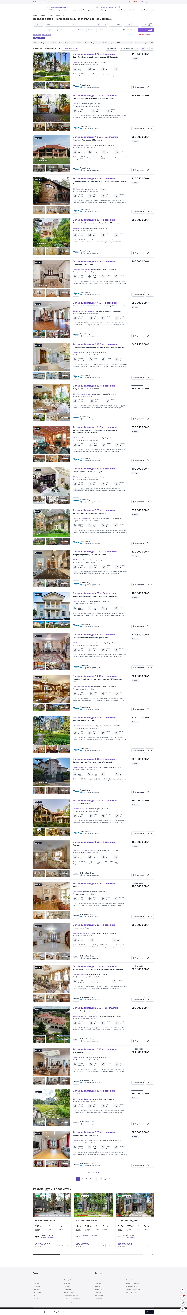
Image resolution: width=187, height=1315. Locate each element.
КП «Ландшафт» (78, 62)
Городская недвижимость (57, 7)
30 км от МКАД (70, 43)
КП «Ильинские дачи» (80, 809)
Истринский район (98, 145)
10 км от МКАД (45, 43)
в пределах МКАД (121, 43)
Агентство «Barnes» (129, 1237)
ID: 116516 (76, 654)
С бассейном (130, 1280)
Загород (98, 1273)
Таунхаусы (138, 10)
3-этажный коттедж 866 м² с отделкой (94, 261)
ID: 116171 (76, 281)
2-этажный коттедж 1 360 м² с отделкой (95, 1049)
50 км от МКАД (95, 43)
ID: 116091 (76, 115)
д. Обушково (117, 767)
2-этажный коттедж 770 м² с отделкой (94, 510)
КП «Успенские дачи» (45, 1220)
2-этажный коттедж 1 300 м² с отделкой (95, 800)
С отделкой (36, 1289)
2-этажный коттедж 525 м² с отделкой (94, 1132)
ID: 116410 (76, 530)
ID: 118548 (76, 1152)
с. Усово (98, 104)
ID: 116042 (76, 74)
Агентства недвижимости (64, 2)
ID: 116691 (76, 779)
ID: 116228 (76, 449)
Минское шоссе (131, 1292)
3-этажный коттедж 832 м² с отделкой (94, 220)
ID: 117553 (76, 945)
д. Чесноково (109, 145)
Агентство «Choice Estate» (89, 1235)
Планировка (43, 160)
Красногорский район (89, 228)
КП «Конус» (77, 104)
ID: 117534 (76, 903)
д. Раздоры (114, 643)
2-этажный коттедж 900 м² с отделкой (94, 717)
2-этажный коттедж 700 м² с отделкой (94, 925)
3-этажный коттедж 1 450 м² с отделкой (95, 303)
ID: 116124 (76, 157)
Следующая (105, 1179)
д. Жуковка (102, 62)
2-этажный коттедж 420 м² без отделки (94, 593)
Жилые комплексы (39, 1280)
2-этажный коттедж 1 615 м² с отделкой (95, 427)
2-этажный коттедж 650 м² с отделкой (94, 634)
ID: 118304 (76, 1111)
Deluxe (35, 1295)
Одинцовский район (90, 62)
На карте (36, 1298)
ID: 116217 (76, 406)
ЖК (52, 10)
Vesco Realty (85, 85)
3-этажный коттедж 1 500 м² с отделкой (95, 966)
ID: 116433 (76, 571)
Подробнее (57, 1312)
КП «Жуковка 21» (79, 352)
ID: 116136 (76, 201)
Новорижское (79, 147)
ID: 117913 (76, 1028)
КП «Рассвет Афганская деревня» (84, 643)
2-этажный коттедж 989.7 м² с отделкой (95, 344)
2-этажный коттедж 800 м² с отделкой (94, 178)
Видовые (67, 1286)
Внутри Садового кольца (72, 1302)
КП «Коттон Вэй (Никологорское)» (84, 311)
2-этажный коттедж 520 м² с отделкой (94, 385)
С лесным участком (132, 1283)
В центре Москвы (69, 1280)
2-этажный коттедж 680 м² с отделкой (94, 468)
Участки (149, 10)
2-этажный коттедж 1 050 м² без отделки (95, 137)
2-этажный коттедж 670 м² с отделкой (94, 54)
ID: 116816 (76, 820)
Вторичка (67, 1283)
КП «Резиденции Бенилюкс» (82, 145)
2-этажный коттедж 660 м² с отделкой (94, 883)
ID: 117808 (76, 986)
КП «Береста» (77, 228)
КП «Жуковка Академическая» (83, 438)
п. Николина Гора (115, 311)
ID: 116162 (76, 240)
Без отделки (37, 1292)
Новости (77, 2)
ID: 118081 (76, 1069)
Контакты (91, 2)
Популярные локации (71, 1295)
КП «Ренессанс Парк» (80, 601)
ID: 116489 (76, 613)
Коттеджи (126, 10)
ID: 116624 (76, 737)
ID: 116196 (76, 323)
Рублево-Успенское (81, 64)
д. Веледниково (101, 560)
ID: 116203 (76, 364)
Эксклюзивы (68, 1289)
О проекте (52, 2)
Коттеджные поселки (110, 10)
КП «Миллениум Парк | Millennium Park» (86, 767)
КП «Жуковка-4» (78, 477)
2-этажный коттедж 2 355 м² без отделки (95, 1008)
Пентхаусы (88, 10)
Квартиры (61, 10)
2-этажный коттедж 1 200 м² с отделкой (95, 95)
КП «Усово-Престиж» (80, 974)
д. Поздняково (111, 269)
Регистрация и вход (148, 2)
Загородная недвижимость (108, 7)
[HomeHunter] (38, 8)
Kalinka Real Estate (87, 873)
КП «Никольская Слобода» (82, 269)
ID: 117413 (76, 862)
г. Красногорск (103, 228)
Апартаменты (75, 10)
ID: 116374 (76, 488)
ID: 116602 (76, 698)
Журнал (84, 2)
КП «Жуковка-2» (78, 189)
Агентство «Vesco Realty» (48, 1237)
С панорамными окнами (72, 1298)
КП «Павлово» (78, 560)
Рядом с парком (69, 1292)
